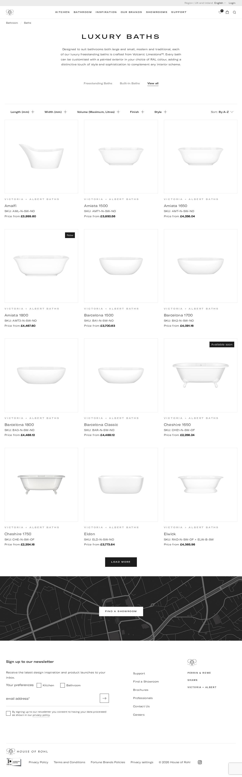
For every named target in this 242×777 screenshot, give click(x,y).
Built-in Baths (130, 83)
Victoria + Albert (202, 687)
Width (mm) (53, 112)
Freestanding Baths (98, 83)
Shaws (193, 680)
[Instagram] (200, 762)
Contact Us (141, 706)
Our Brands (131, 12)
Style (158, 112)
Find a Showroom (146, 681)
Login (232, 3)
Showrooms (157, 12)
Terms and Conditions (69, 762)
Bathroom (83, 12)
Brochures (140, 690)
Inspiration (106, 12)
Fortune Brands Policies (108, 762)
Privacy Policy (38, 762)
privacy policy (41, 715)
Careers (138, 714)
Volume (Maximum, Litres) (96, 112)
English (218, 3)
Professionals (143, 698)
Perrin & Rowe (199, 673)
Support (179, 12)
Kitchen (62, 12)
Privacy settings (142, 762)
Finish (134, 112)
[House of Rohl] (212, 662)
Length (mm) (20, 112)
